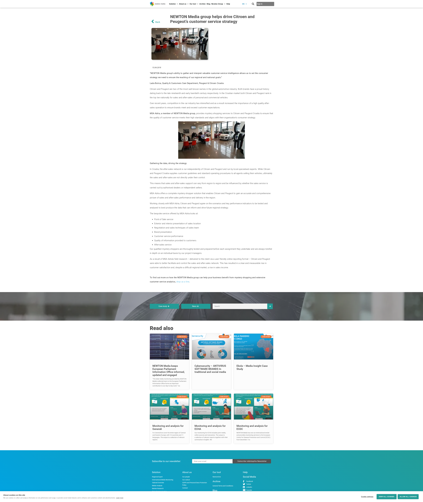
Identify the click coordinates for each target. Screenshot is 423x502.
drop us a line (182, 281)
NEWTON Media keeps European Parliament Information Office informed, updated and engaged (168, 370)
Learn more (119, 498)
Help (228, 4)
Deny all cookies (386, 496)
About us (182, 4)
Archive (202, 4)
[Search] (270, 306)
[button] (253, 4)
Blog (208, 4)
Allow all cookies (408, 496)
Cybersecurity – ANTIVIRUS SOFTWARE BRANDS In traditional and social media (210, 368)
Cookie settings (367, 496)
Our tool (193, 4)
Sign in (259, 4)
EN (243, 4)
